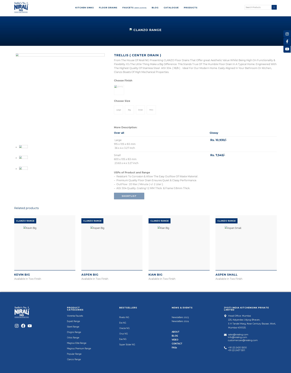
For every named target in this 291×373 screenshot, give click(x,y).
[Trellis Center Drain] (60, 97)
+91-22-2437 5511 (236, 350)
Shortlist (129, 196)
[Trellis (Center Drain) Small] (23, 171)
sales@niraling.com (238, 334)
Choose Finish (123, 80)
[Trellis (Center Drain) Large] (23, 160)
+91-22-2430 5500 (237, 347)
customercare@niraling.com (243, 340)
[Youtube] (30, 326)
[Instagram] (17, 326)
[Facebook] (23, 326)
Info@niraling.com (237, 337)
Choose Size (122, 101)
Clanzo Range (25, 220)
